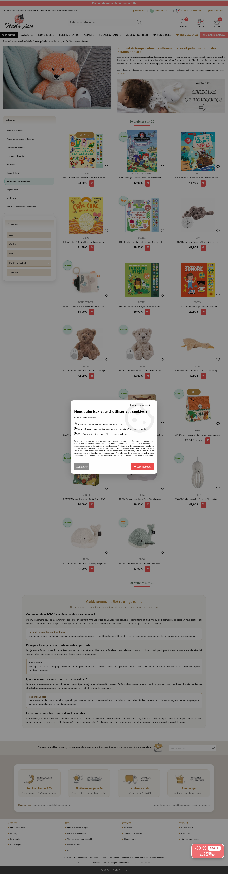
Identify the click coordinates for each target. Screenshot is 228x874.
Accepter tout (144, 466)
